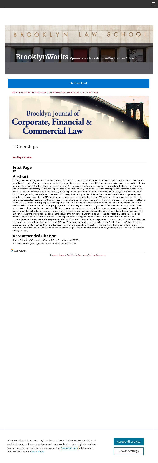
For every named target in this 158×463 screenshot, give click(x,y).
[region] (79, 446)
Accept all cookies (128, 442)
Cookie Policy (37, 451)
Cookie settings (69, 448)
